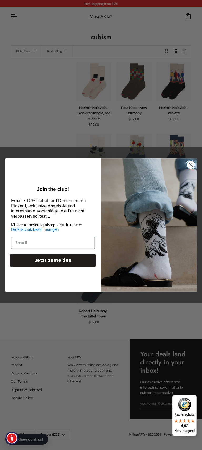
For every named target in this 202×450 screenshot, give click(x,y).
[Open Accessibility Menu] (11, 438)
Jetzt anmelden (53, 260)
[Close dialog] (190, 165)
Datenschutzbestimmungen (35, 229)
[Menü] (193, 398)
